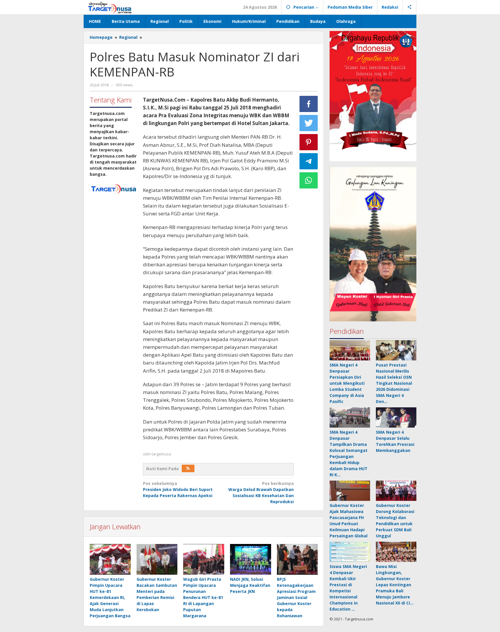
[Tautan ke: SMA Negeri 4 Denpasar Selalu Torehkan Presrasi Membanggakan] (396, 417)
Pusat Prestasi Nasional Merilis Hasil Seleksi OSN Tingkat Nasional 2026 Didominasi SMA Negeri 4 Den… (394, 383)
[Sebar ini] (308, 104)
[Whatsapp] (308, 180)
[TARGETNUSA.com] (110, 7)
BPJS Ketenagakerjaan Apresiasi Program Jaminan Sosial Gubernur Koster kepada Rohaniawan (296, 597)
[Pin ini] (308, 142)
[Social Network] (409, 7)
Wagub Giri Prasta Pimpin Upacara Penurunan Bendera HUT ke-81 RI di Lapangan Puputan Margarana (203, 597)
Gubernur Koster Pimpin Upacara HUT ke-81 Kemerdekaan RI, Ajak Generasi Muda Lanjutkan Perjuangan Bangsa (110, 597)
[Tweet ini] (308, 123)
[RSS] (188, 468)
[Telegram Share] (308, 161)
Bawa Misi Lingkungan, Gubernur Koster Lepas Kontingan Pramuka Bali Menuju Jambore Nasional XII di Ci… (394, 585)
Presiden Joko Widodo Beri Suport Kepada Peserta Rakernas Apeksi (178, 489)
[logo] (113, 188)
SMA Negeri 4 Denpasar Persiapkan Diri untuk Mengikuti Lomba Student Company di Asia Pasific (347, 383)
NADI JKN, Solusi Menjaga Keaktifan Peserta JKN (250, 585)
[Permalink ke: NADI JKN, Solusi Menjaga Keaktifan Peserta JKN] (250, 559)
